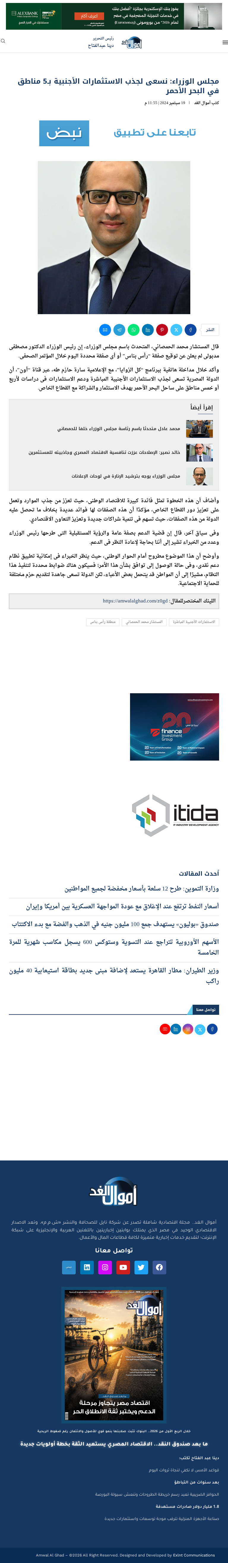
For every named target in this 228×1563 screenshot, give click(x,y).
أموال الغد (202, 103)
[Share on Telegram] (119, 330)
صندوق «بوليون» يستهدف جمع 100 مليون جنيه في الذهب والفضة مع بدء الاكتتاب (114, 924)
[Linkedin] (87, 1267)
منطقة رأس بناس (102, 622)
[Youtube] (123, 1267)
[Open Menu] (225, 42)
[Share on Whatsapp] (134, 330)
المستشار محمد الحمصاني (144, 622)
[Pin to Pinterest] (162, 330)
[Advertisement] (114, 1104)
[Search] (3, 43)
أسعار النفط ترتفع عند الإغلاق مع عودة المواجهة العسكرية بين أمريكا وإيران (122, 906)
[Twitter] (141, 1267)
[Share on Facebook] (191, 330)
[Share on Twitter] (176, 330)
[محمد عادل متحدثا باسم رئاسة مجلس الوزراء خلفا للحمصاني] (199, 429)
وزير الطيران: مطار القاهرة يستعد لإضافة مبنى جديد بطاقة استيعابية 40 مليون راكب (114, 976)
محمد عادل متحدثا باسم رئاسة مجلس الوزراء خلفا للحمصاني (118, 429)
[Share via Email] (105, 330)
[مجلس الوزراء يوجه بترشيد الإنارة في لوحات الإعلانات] (199, 476)
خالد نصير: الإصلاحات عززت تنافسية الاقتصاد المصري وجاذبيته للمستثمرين (104, 453)
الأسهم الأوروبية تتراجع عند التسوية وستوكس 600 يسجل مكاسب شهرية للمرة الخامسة (114, 948)
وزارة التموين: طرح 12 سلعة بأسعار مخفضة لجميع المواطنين (141, 889)
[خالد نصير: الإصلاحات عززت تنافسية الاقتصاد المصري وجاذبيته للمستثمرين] (199, 453)
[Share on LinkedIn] (148, 330)
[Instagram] (105, 1267)
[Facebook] (159, 1267)
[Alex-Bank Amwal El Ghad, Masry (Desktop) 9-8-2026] (114, 8)
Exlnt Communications (193, 1555)
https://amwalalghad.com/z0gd (135, 601)
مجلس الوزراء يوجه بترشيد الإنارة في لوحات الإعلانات (126, 476)
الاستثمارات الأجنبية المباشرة (194, 622)
